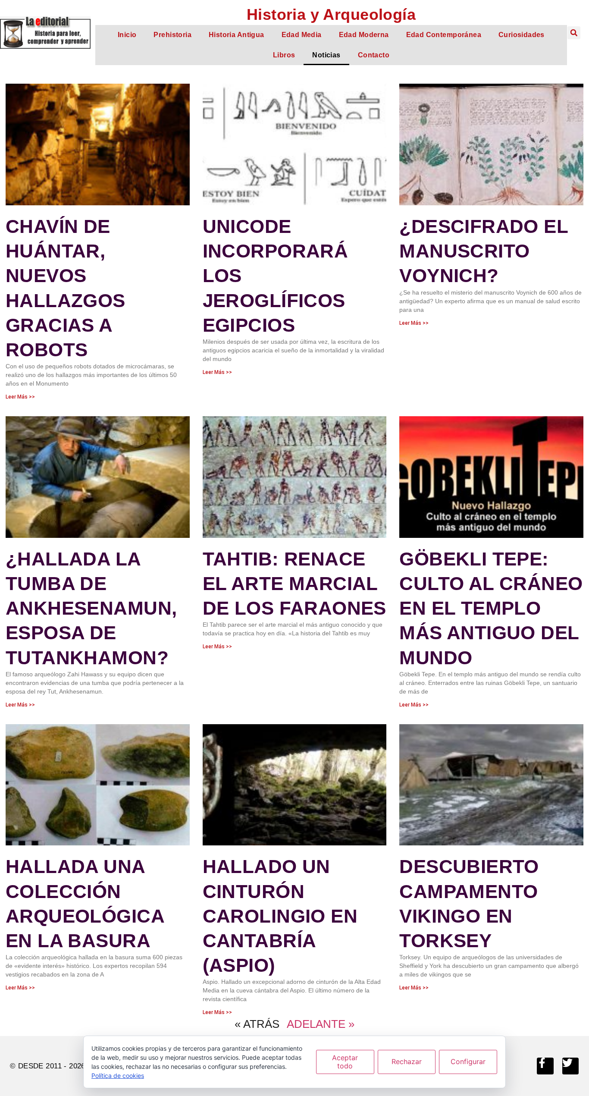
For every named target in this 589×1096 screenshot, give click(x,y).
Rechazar (407, 1061)
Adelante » (320, 1023)
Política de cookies (117, 1075)
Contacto (373, 55)
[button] (573, 32)
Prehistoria (172, 34)
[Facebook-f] (545, 1066)
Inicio (127, 34)
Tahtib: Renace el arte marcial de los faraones (294, 583)
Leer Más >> (20, 397)
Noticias (326, 55)
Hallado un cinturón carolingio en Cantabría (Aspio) (280, 916)
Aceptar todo (345, 1061)
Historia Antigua (236, 34)
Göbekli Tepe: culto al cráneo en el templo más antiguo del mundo (491, 608)
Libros (284, 55)
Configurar (468, 1061)
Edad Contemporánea (443, 34)
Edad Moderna (364, 34)
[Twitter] (570, 1066)
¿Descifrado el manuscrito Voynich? (483, 251)
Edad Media (302, 34)
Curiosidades (521, 34)
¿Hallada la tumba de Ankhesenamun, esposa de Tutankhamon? (91, 608)
